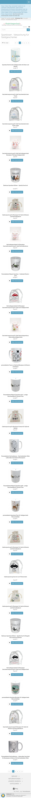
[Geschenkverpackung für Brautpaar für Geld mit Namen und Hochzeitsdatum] (15, 717)
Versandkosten (26, 791)
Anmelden (25, 26)
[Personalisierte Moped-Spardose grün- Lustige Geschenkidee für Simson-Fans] (15, 384)
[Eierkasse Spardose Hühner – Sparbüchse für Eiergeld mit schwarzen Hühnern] (15, 626)
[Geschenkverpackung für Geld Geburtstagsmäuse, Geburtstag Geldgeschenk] (15, 325)
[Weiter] (29, 43)
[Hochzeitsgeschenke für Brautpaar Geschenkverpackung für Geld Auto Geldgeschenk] (15, 296)
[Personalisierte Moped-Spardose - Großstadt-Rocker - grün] (15, 264)
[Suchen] (28, 29)
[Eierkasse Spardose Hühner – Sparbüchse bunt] (15, 175)
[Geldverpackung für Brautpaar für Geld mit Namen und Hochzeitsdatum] (15, 205)
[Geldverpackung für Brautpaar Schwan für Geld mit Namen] (15, 416)
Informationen (14, 779)
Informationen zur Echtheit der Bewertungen (14, 796)
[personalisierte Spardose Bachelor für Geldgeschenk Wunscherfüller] (15, 687)
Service (14, 776)
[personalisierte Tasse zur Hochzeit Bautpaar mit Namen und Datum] (15, 355)
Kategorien (14, 783)
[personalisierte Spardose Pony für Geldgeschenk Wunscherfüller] (15, 505)
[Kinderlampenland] (12, 24)
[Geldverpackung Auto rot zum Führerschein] (15, 566)
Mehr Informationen (15, 71)
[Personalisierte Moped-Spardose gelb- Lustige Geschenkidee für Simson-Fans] (15, 475)
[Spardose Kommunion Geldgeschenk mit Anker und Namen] (15, 54)
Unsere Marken (14, 781)
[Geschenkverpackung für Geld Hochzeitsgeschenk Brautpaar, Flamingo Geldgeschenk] (15, 143)
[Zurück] (15, 43)
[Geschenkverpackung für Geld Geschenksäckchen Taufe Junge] (15, 114)
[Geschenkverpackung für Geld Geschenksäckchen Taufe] (15, 84)
